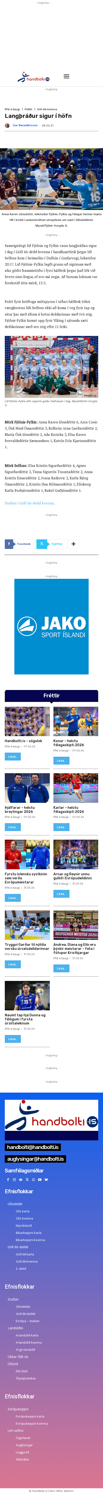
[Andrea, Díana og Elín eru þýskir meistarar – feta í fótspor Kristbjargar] (75, 925)
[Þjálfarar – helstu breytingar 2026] (27, 788)
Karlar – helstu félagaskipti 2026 (68, 810)
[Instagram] (14, 1180)
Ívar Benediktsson (25, 125)
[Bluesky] (46, 1180)
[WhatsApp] (33, 1180)
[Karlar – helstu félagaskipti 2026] (75, 788)
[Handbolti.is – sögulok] (27, 721)
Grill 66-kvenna (47, 109)
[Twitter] (27, 1180)
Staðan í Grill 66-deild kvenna (29, 503)
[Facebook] (8, 1180)
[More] (74, 544)
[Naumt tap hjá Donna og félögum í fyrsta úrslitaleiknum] (27, 996)
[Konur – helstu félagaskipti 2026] (75, 721)
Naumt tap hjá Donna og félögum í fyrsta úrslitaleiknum (25, 1019)
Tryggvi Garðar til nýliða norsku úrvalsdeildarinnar (27, 947)
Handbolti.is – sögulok (23, 741)
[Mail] (20, 1180)
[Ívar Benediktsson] (8, 125)
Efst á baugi (12, 109)
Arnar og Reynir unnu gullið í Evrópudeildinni (72, 876)
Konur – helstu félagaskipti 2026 (68, 743)
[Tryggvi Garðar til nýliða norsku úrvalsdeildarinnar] (27, 925)
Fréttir (28, 109)
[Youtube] (40, 1180)
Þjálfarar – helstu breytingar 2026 (20, 810)
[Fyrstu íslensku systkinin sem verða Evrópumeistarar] (27, 854)
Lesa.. (12, 756)
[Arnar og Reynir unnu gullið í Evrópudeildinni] (75, 854)
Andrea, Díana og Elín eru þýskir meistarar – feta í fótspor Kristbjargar (74, 949)
